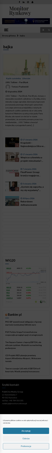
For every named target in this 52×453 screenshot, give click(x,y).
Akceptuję (26, 431)
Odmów (26, 438)
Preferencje (26, 446)
